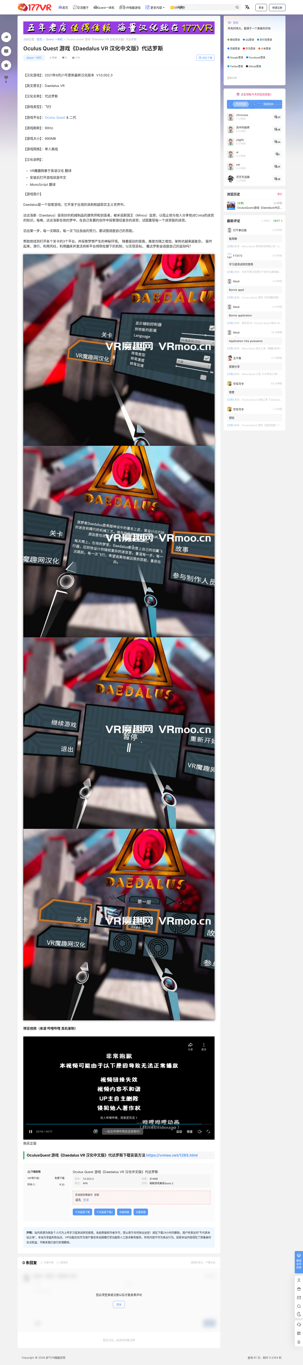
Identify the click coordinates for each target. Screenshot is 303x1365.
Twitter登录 (236, 66)
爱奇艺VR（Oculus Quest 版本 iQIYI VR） (265, 323)
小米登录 (266, 48)
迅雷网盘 (141, 1212)
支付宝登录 (266, 39)
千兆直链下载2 (104, 1212)
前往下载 (207, 57)
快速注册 (277, 7)
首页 (39, 39)
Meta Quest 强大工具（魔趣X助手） (262, 348)
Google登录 (236, 57)
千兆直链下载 (82, 1212)
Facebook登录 (257, 57)
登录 (261, 7)
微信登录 (235, 39)
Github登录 (255, 66)
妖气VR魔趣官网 (55, 1357)
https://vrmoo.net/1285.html (172, 1155)
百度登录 (235, 48)
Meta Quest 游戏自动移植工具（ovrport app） (268, 246)
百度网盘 (124, 1212)
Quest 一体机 (54, 39)
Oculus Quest (55, 117)
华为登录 (250, 48)
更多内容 (156, 7)
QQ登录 (249, 39)
